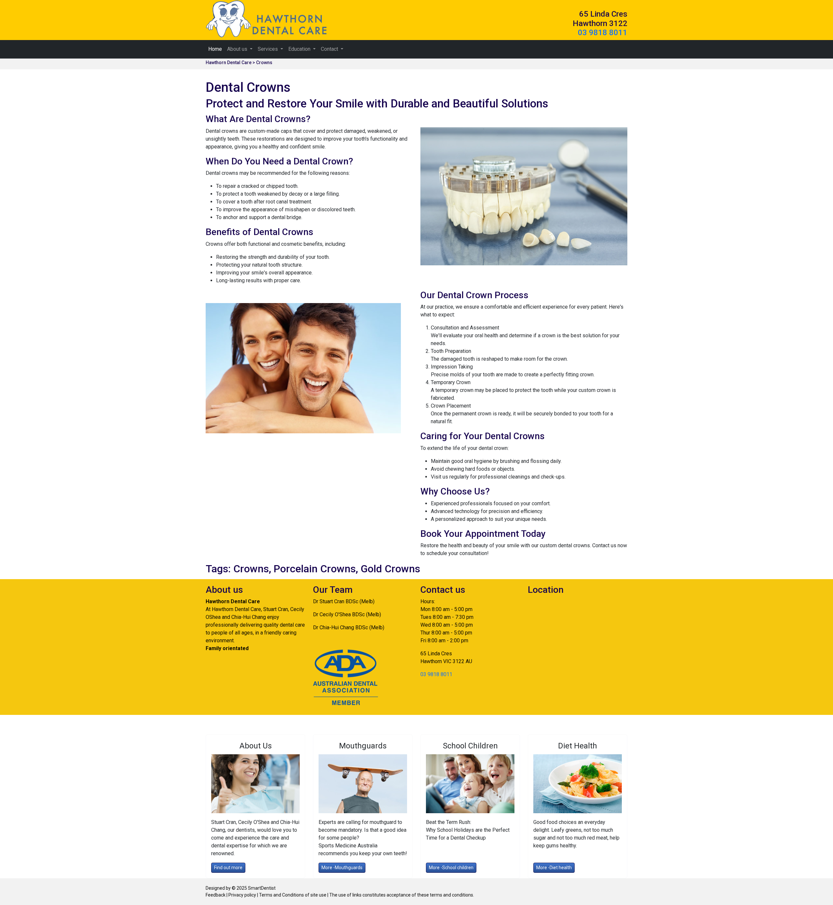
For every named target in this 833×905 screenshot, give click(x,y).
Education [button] (300, 49)
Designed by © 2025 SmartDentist (241, 888)
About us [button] (238, 49)
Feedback (216, 895)
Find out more (228, 867)
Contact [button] (330, 49)
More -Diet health (554, 867)
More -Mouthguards (341, 867)
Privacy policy (241, 895)
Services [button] (268, 49)
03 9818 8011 (602, 32)
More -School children (451, 867)
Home (215, 49)
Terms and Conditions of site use (292, 895)
